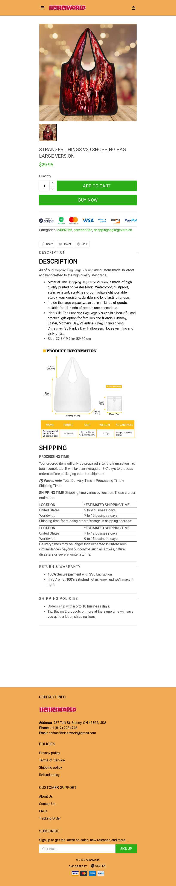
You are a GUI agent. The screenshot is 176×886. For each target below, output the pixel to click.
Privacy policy (49, 753)
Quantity (45, 176)
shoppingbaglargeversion (113, 230)
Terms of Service (52, 760)
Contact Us (47, 804)
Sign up (126, 848)
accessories (83, 230)
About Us (46, 796)
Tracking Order (50, 818)
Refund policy (49, 775)
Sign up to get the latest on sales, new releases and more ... (83, 840)
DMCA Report (78, 866)
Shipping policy (50, 767)
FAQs (43, 811)
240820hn (64, 230)
